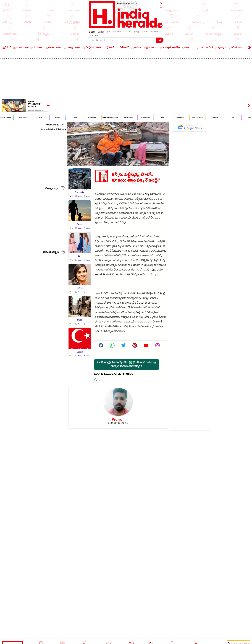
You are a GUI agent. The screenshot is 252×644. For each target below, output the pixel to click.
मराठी (145, 32)
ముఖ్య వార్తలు (52, 189)
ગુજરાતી (117, 32)
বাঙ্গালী (154, 32)
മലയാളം (94, 35)
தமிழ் (136, 32)
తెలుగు (92, 32)
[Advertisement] (126, 78)
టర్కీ (147, 194)
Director (52, 117)
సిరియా (153, 194)
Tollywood (17, 117)
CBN (226, 117)
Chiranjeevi (140, 117)
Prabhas (209, 117)
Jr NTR (69, 117)
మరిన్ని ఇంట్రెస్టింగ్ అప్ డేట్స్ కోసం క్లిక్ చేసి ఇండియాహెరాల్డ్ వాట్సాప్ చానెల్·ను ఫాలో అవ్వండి (126, 364)
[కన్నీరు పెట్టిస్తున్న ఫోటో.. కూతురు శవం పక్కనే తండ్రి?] (118, 165)
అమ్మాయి (143, 303)
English (101, 32)
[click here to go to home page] (126, 27)
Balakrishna (122, 117)
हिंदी (109, 32)
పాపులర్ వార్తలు (51, 252)
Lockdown (86, 117)
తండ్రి (162, 294)
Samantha (174, 117)
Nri (97, 380)
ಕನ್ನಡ (127, 32)
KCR (157, 117)
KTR (243, 117)
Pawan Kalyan (191, 117)
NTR (34, 117)
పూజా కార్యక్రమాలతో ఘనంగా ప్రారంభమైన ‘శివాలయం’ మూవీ (37, 104)
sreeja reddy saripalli (104, 117)
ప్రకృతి (97, 204)
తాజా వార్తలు (52, 125)
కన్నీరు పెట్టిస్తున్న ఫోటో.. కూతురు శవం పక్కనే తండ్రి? (136, 177)
